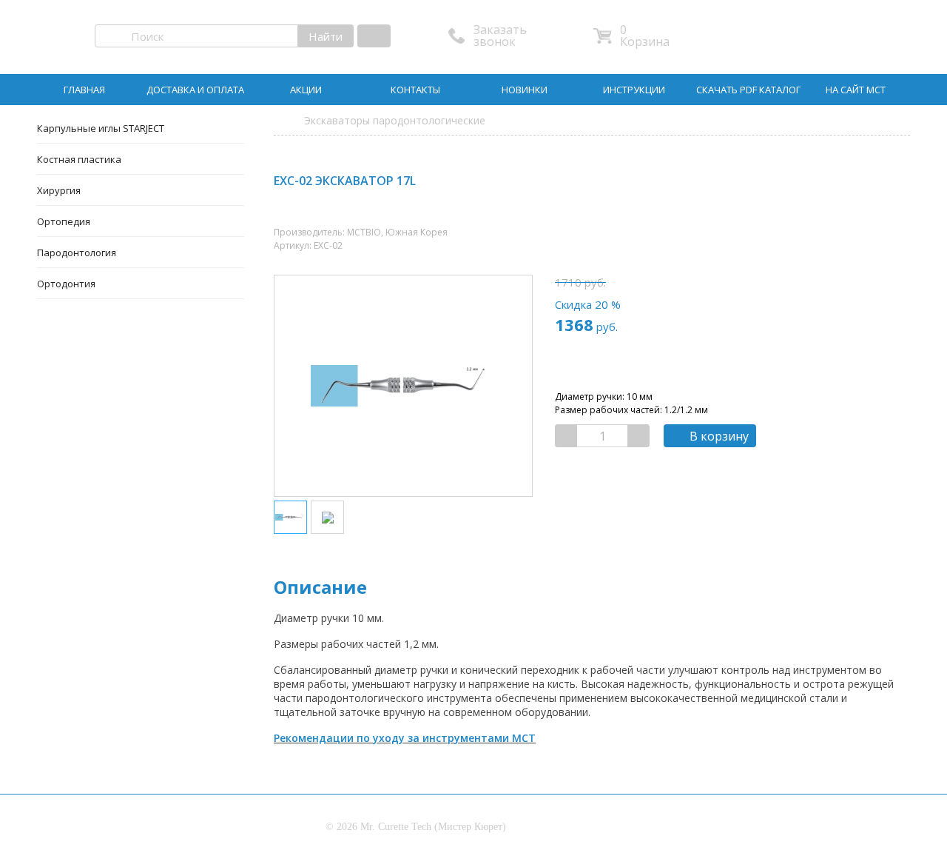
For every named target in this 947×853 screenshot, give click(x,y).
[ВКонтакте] (850, 183)
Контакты (415, 89)
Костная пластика (79, 159)
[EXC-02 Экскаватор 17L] (290, 517)
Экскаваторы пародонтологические (394, 120)
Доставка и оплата (195, 89)
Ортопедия (63, 221)
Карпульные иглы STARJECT (100, 128)
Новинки (524, 89)
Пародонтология (76, 252)
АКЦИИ (306, 89)
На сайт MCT (856, 89)
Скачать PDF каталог (748, 89)
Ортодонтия (66, 283)
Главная (84, 89)
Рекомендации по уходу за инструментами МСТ (405, 738)
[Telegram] (882, 183)
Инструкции (634, 89)
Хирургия (59, 190)
